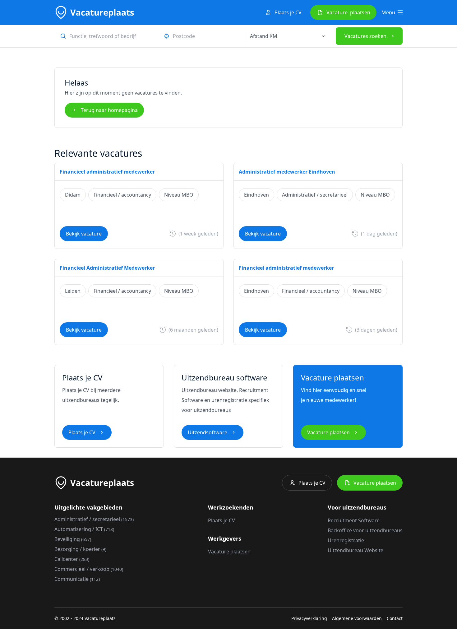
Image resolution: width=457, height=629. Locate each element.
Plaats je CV (288, 12)
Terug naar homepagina (109, 110)
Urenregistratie (346, 540)
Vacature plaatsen (328, 432)
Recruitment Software (354, 520)
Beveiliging (72, 539)
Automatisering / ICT (84, 529)
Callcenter (71, 559)
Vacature (348, 12)
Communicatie (77, 578)
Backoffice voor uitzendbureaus (365, 530)
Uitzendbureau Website (355, 550)
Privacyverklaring (309, 618)
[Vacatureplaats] (94, 12)
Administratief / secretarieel (94, 519)
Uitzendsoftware (207, 432)
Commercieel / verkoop (88, 569)
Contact (395, 618)
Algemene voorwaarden (357, 618)
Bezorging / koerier (80, 549)
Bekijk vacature (84, 233)
